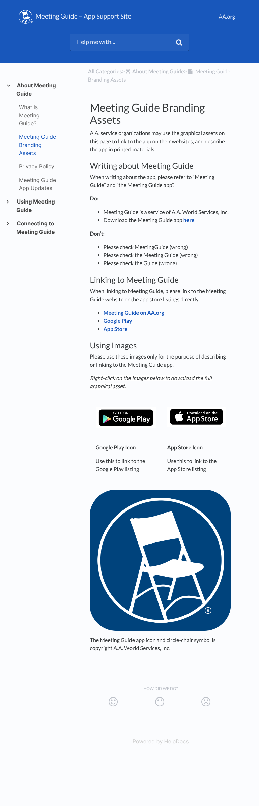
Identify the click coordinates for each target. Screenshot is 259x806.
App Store (116, 329)
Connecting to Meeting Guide (35, 227)
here (189, 220)
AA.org (227, 16)
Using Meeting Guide (35, 205)
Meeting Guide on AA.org (134, 313)
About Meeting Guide (36, 89)
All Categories (105, 71)
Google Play (118, 321)
